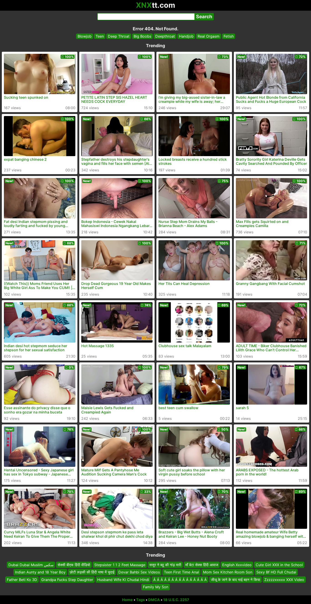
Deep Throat (119, 36)
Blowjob (85, 36)
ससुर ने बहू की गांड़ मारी (165, 565)
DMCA (154, 600)
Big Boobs (142, 36)
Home (127, 600)
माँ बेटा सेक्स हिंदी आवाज (201, 565)
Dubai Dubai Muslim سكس (31, 565)
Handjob (186, 36)
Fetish (229, 36)
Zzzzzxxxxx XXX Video (284, 579)
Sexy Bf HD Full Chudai (276, 572)
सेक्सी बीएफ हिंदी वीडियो (74, 565)
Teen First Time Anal (181, 572)
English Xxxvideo (237, 565)
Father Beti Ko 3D (22, 579)
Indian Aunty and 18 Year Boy (40, 572)
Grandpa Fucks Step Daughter (67, 579)
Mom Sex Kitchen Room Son (227, 572)
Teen (100, 36)
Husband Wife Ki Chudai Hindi (123, 579)
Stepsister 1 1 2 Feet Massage (119, 565)
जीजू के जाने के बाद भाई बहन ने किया (235, 579)
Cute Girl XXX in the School (279, 565)
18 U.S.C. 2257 (176, 600)
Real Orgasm (208, 36)
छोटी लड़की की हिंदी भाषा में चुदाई (92, 572)
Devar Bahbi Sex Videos (139, 572)
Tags (140, 600)
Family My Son (155, 587)
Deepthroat (165, 36)
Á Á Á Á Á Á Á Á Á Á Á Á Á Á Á (180, 579)
